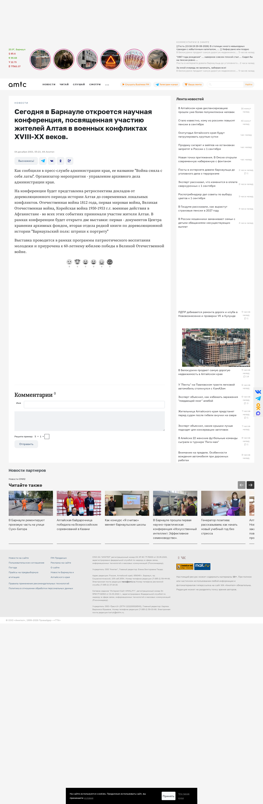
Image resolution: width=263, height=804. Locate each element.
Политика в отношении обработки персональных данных (41, 588)
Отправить (26, 444)
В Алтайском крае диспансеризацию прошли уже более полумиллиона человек (206, 110)
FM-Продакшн (59, 557)
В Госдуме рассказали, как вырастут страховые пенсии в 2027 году (202, 208)
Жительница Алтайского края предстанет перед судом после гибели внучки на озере (207, 413)
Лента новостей (190, 99)
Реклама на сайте (61, 562)
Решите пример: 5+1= (29, 436)
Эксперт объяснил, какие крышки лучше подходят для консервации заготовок (205, 427)
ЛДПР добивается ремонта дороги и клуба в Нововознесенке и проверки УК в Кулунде (208, 313)
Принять (168, 796)
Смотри (95, 84)
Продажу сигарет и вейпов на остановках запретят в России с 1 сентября (206, 146)
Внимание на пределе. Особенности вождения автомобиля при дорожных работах (203, 456)
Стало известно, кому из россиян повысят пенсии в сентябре (206, 122)
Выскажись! (26, 160)
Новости (49, 84)
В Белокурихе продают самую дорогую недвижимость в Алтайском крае (204, 372)
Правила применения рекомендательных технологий (39, 583)
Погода (13, 567)
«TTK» (57, 620)
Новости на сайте (19, 557)
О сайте (55, 567)
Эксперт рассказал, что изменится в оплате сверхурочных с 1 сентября (207, 183)
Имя (18, 403)
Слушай (79, 84)
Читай (64, 84)
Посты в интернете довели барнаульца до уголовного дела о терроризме (206, 171)
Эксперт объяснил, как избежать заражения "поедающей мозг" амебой (208, 398)
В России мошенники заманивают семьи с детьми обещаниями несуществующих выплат (206, 222)
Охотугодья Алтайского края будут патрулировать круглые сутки (201, 134)
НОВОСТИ (21, 103)
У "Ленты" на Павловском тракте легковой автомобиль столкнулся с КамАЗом (206, 386)
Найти (248, 84)
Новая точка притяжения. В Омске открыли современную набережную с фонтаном (207, 159)
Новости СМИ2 (17, 479)
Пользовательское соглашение (26, 562)
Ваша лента (195, 84)
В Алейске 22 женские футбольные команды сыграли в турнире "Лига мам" (208, 439)
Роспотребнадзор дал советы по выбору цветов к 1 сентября (205, 196)
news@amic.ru (128, 581)
